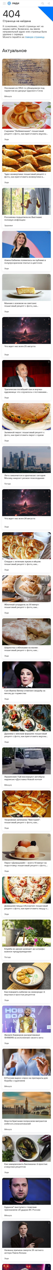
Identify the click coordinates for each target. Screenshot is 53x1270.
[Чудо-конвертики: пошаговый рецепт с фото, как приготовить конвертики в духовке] (26, 165)
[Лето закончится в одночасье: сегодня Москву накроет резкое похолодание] (26, 466)
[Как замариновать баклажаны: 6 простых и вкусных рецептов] (26, 1155)
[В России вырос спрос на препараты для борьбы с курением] (26, 1069)
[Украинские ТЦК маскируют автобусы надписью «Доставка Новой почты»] (26, 767)
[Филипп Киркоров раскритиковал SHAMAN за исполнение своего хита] (26, 1026)
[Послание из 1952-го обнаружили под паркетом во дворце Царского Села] (26, 79)
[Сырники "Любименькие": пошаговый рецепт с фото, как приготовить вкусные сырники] (26, 122)
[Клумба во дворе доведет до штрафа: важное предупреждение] (26, 940)
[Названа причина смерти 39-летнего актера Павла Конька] (26, 1241)
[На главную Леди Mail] (15, 3)
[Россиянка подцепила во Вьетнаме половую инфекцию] (26, 208)
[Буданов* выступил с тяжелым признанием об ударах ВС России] (26, 1198)
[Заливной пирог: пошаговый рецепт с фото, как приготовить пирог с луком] (26, 423)
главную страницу (34, 37)
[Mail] (9, 3)
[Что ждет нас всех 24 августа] (26, 509)
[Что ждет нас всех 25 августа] (26, 337)
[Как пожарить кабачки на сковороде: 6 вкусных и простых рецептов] (26, 983)
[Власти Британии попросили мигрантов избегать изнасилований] (26, 1112)
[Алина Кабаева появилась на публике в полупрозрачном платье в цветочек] (26, 251)
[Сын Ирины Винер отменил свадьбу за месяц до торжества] (26, 681)
